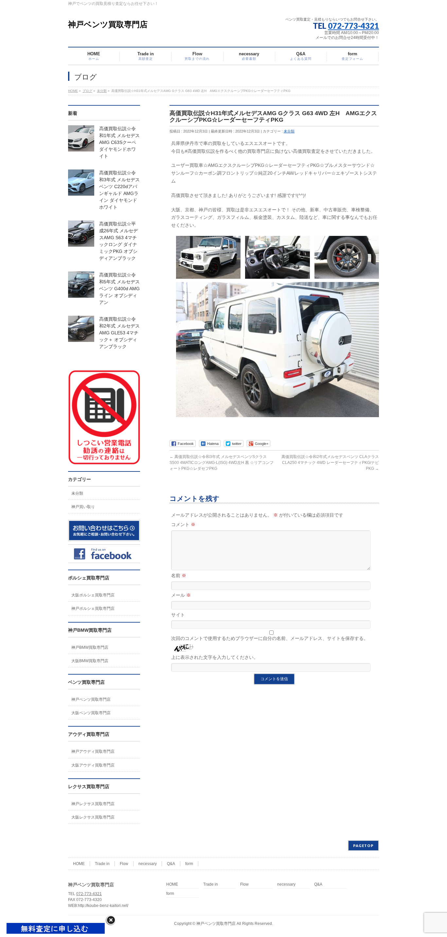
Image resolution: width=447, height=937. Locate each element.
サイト (178, 614)
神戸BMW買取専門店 (89, 647)
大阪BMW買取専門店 (89, 661)
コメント (183, 524)
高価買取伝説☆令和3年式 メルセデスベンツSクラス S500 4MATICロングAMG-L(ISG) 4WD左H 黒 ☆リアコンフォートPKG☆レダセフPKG (222, 462)
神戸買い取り (83, 506)
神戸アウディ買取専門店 (93, 751)
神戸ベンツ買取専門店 (108, 24)
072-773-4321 (353, 25)
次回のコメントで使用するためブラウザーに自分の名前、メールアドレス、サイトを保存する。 (269, 638)
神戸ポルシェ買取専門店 (93, 608)
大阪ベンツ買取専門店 (91, 713)
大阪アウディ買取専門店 (93, 765)
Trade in (102, 863)
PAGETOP (363, 845)
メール (181, 595)
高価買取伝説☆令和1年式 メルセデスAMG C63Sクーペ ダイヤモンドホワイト (119, 142)
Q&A (171, 863)
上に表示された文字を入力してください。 (214, 657)
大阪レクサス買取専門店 (93, 817)
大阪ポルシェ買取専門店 (93, 595)
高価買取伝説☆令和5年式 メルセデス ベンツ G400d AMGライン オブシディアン (119, 288)
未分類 (289, 131)
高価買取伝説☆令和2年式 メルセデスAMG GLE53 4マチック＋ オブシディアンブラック (119, 332)
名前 (178, 575)
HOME (79, 863)
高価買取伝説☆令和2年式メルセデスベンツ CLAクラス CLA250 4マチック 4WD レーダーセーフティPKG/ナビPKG (330, 462)
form (189, 863)
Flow (124, 863)
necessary (147, 863)
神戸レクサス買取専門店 (93, 804)
